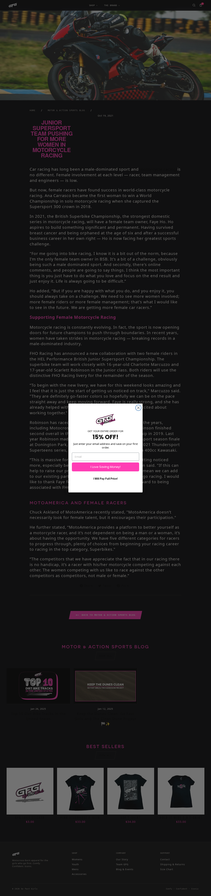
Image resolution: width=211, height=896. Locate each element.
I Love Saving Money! (105, 467)
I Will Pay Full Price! (105, 478)
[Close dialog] (138, 408)
